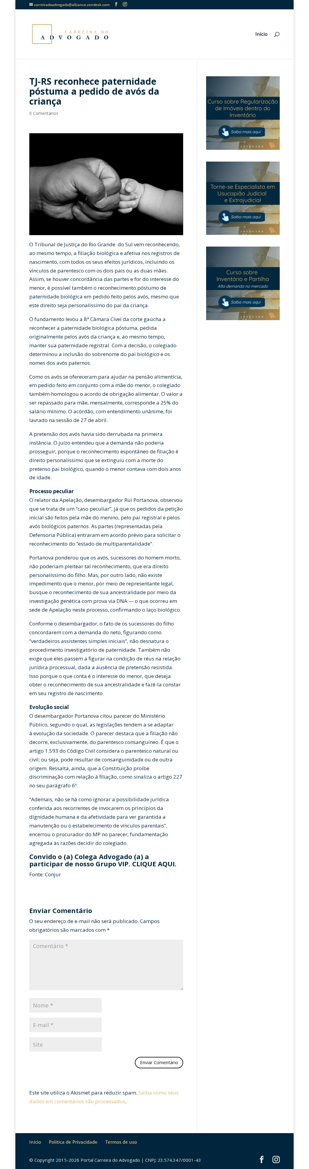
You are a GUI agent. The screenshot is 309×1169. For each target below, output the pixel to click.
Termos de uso (121, 1142)
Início (261, 34)
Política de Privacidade (73, 1142)
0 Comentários (43, 113)
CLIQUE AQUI (153, 863)
